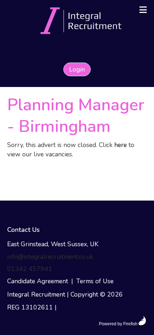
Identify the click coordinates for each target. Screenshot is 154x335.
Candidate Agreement (37, 281)
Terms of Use (95, 281)
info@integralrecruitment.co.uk (50, 256)
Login (77, 69)
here (120, 145)
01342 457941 (29, 269)
